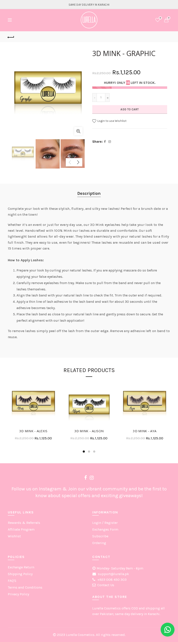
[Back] (11, 36)
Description (89, 193)
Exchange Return (21, 567)
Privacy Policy (18, 594)
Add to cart (129, 109)
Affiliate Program (21, 529)
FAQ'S (12, 581)
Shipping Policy (20, 574)
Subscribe (100, 536)
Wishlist (160, 18)
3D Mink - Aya (144, 431)
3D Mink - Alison (89, 431)
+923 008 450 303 (111, 579)
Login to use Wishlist (112, 121)
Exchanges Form (105, 529)
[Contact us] (168, 630)
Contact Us (105, 585)
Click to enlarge (78, 131)
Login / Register (105, 523)
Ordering (99, 543)
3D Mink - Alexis (33, 431)
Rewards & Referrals (24, 523)
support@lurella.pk (113, 574)
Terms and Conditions (25, 587)
